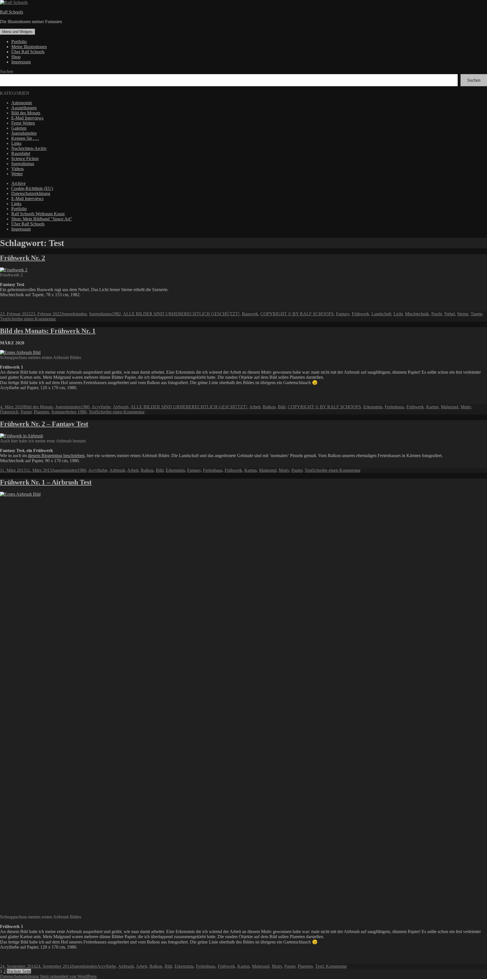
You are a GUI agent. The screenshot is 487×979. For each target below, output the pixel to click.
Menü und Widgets (17, 32)
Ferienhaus (394, 406)
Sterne (462, 313)
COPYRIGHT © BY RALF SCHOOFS (297, 313)
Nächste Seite (19, 971)
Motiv (466, 406)
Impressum (21, 61)
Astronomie (21, 102)
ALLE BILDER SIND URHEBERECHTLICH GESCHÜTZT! (181, 313)
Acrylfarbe (101, 406)
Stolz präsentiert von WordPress (68, 976)
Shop (16, 56)
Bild (281, 406)
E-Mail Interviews (27, 118)
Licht (398, 313)
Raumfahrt (20, 153)
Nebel (449, 313)
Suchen (6, 71)
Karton (432, 406)
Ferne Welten (23, 123)
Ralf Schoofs (11, 12)
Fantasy (342, 313)
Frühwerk (360, 313)
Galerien (18, 128)
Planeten (41, 411)
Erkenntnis (372, 406)
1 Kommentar (334, 966)
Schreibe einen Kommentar (31, 318)
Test (3, 318)
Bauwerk (250, 313)
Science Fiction (25, 158)
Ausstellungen (24, 107)
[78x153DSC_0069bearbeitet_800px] (13, 269)
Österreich (9, 411)
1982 (116, 313)
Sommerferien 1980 (69, 411)
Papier (26, 411)
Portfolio (19, 41)
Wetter (17, 173)
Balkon (269, 406)
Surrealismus (22, 163)
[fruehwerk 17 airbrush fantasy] (21, 435)
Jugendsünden (24, 133)
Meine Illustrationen (29, 46)
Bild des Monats (25, 112)
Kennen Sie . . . (25, 138)
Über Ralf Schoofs (28, 51)
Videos (17, 168)
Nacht (436, 313)
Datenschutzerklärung (30, 193)
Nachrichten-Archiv (29, 148)
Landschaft (381, 313)
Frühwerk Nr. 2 (22, 258)
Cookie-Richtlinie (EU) (32, 188)
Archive (18, 183)
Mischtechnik (417, 313)
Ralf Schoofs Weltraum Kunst (38, 213)
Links (16, 143)
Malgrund (449, 406)
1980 (85, 406)
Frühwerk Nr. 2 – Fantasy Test (44, 424)
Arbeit (254, 406)
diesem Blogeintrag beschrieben (56, 455)
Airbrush (121, 406)
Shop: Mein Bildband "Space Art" (41, 218)
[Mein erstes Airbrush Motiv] (54, 494)
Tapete (476, 313)
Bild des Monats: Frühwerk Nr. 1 (48, 331)
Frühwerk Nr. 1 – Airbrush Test (46, 482)
